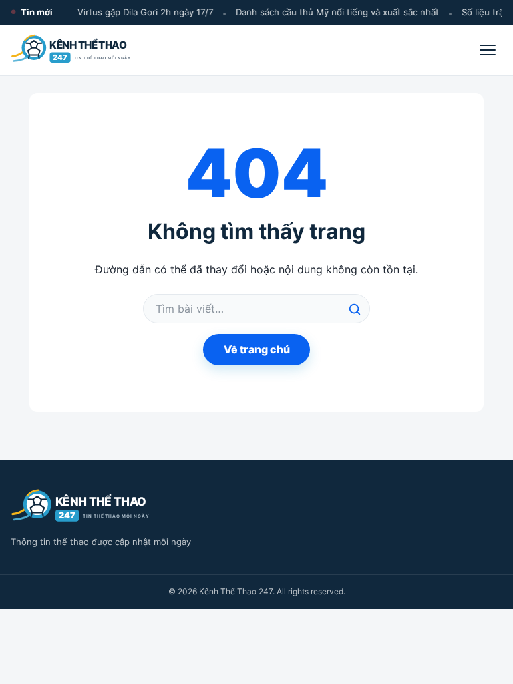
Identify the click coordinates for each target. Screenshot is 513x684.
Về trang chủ (257, 349)
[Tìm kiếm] (354, 309)
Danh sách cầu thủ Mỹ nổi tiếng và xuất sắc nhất (335, 12)
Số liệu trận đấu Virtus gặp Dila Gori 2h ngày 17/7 (109, 12)
